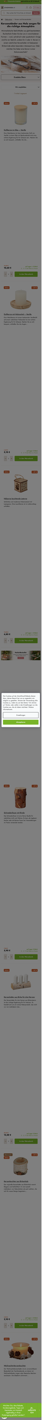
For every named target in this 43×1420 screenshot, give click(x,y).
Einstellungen (20, 715)
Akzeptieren (20, 722)
